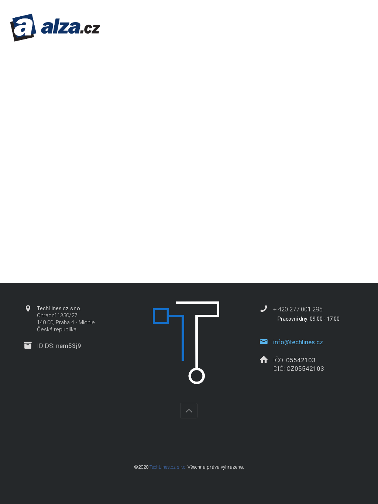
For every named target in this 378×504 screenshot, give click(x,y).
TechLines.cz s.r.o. (168, 467)
